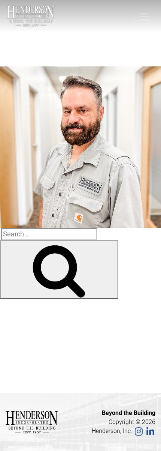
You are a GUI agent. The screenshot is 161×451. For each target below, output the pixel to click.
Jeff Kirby (25, 56)
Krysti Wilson (34, 341)
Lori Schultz (32, 351)
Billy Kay (27, 361)
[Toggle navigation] (144, 16)
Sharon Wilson (36, 321)
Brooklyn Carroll (38, 331)
